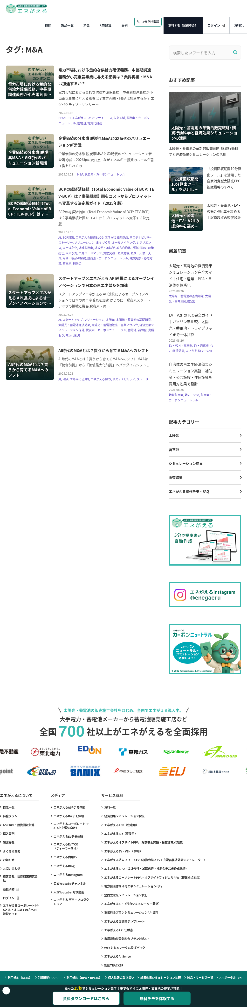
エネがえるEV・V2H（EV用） (123, 851)
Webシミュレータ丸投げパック (124, 948)
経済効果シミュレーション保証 (124, 816)
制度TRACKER (113, 965)
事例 (124, 25)
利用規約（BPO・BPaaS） (84, 977)
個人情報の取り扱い (121, 977)
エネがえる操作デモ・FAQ (189, 491)
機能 (48, 25)
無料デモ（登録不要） (183, 25)
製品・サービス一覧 (200, 977)
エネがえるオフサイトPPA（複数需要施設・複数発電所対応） (144, 842)
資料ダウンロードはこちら (86, 998)
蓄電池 (174, 449)
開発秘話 (8, 842)
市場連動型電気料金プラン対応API (127, 939)
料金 (86, 25)
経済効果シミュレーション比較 (160, 977)
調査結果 (175, 477)
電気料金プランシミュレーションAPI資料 (131, 912)
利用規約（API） (49, 977)
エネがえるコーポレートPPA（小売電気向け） (71, 826)
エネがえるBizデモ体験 (69, 816)
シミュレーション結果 (186, 463)
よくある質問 (11, 851)
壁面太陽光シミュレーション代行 (126, 895)
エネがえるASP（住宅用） (121, 825)
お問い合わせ (11, 868)
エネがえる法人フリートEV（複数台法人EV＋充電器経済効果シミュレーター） (155, 860)
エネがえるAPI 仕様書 (118, 930)
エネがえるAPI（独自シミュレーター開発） (132, 904)
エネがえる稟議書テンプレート (124, 921)
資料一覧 (110, 807)
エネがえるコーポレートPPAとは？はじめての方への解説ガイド (21, 909)
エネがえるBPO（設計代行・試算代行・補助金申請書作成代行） (146, 868)
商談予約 (8, 889)
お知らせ (8, 860)
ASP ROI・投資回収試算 (18, 825)
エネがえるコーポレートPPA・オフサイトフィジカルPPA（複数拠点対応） (153, 877)
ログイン (213, 25)
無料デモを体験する (157, 998)
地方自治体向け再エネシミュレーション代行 (133, 886)
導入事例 (8, 833)
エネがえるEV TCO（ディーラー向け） (66, 846)
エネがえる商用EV (65, 857)
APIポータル (228, 977)
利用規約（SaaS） (20, 977)
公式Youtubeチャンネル (70, 883)
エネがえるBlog (64, 866)
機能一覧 (8, 807)
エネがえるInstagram (68, 874)
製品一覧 (67, 25)
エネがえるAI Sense (117, 956)
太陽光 (174, 435)
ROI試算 (105, 25)
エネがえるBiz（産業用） (120, 833)
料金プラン (10, 816)
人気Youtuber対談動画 (69, 892)
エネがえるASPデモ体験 (69, 807)
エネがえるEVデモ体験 (68, 836)
